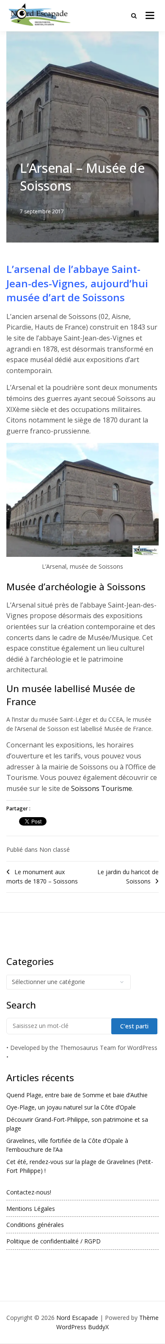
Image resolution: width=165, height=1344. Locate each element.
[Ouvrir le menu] (150, 15)
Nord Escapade (77, 1318)
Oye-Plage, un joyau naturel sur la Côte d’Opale (71, 1107)
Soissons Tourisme (101, 788)
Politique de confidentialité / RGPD (53, 1241)
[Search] (134, 15)
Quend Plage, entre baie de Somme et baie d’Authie (77, 1095)
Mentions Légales (30, 1209)
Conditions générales (35, 1225)
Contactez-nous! (28, 1192)
